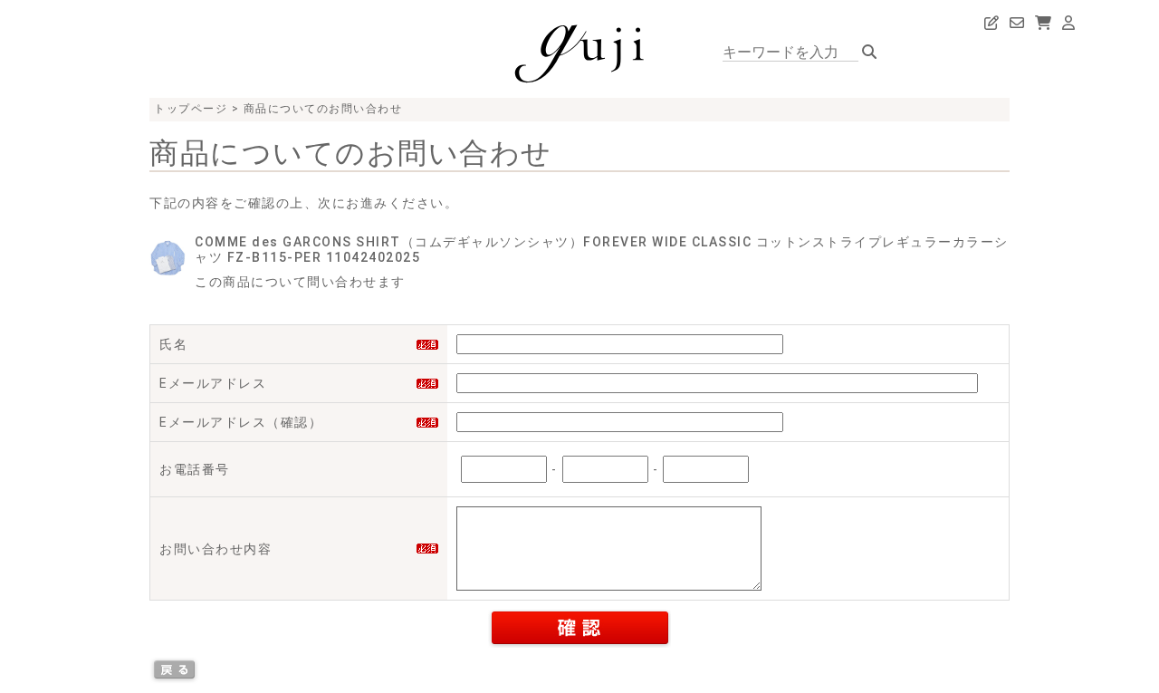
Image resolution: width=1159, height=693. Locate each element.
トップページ (190, 108)
